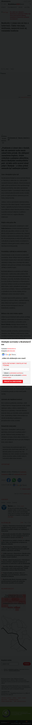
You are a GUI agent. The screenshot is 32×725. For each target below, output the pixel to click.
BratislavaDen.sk (11, 348)
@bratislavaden (11, 351)
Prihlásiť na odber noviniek (12, 381)
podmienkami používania (16, 373)
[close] (30, 341)
